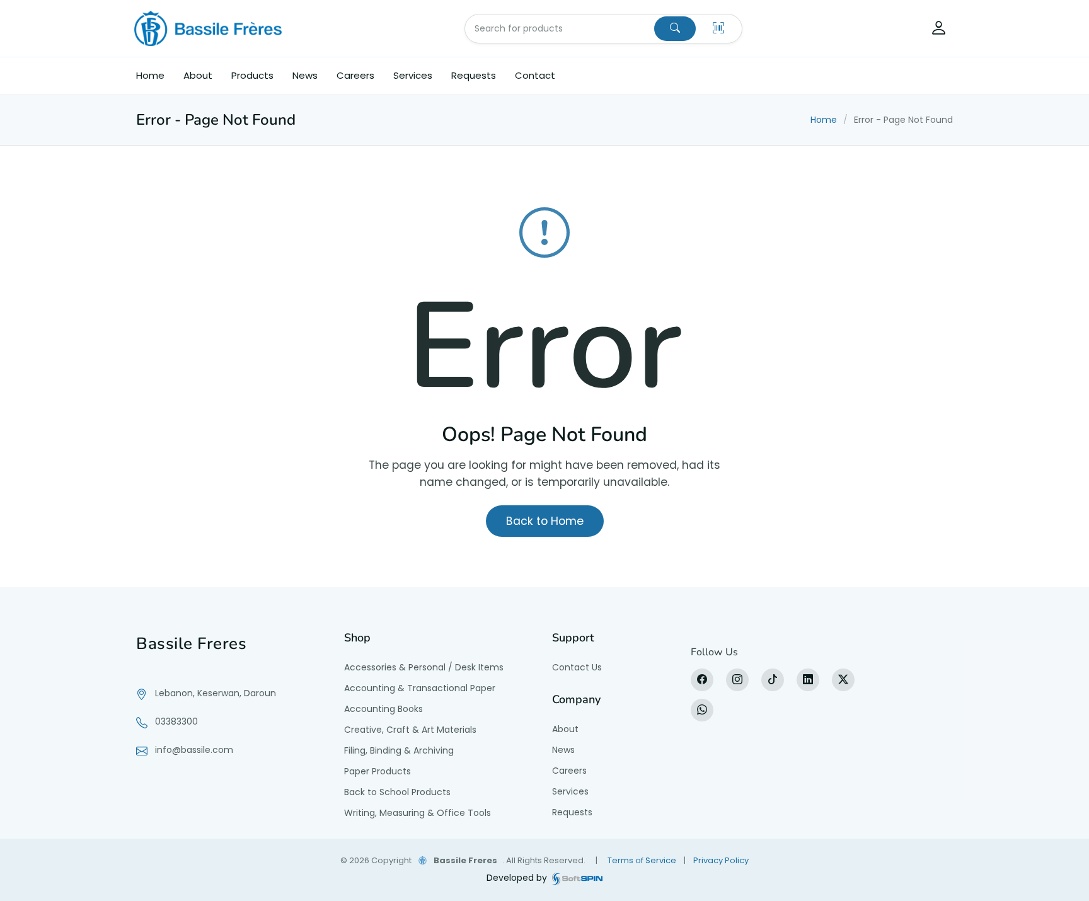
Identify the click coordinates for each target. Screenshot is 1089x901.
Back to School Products (397, 792)
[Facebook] (702, 680)
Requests (473, 75)
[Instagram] (737, 680)
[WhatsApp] (702, 710)
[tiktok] (772, 680)
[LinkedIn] (808, 680)
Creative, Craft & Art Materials (410, 729)
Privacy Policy (721, 860)
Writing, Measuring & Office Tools (417, 812)
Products (252, 75)
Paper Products (377, 771)
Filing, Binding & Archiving (399, 750)
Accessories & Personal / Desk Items (424, 667)
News (305, 75)
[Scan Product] (718, 28)
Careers (355, 75)
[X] (843, 680)
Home (150, 75)
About (197, 75)
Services (412, 75)
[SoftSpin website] (577, 878)
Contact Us (577, 667)
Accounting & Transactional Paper (419, 688)
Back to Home (545, 521)
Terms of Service (642, 860)
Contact (535, 75)
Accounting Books (383, 709)
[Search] (675, 28)
